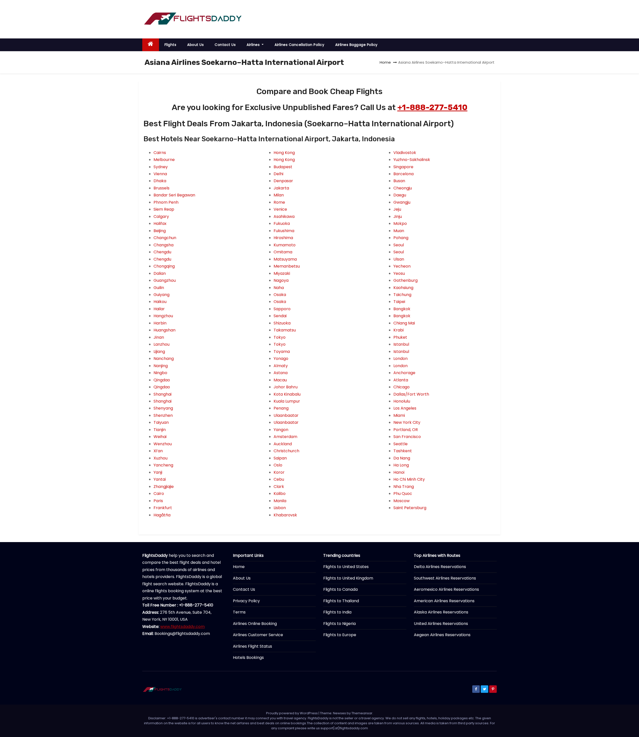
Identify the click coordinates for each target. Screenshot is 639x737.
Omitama (283, 252)
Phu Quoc (402, 493)
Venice (280, 209)
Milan (279, 195)
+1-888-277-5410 (432, 107)
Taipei (399, 301)
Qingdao (162, 380)
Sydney (161, 167)
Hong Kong (284, 152)
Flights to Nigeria (339, 623)
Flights (170, 44)
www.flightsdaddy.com (182, 626)
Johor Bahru (286, 387)
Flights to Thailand (341, 601)
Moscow (401, 501)
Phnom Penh (166, 202)
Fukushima (284, 231)
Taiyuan (161, 422)
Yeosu (399, 273)
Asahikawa (284, 216)
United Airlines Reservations (441, 623)
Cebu (279, 479)
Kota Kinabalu (287, 394)
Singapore (403, 167)
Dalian (160, 273)
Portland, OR (405, 430)
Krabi (398, 330)
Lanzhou (161, 344)
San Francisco (407, 437)
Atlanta (400, 380)
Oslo (278, 465)
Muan (398, 231)
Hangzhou (163, 316)
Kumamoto (285, 245)
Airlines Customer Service (258, 635)
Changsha (163, 245)
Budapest (283, 167)
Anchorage (404, 373)
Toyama (282, 351)
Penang (281, 408)
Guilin (159, 288)
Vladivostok (404, 152)
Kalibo (280, 493)
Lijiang (159, 351)
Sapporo (282, 309)
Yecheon (402, 266)
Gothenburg (405, 280)
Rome (279, 202)
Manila (280, 501)
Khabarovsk (285, 515)
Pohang (400, 238)
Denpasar (283, 181)
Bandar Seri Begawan (174, 195)
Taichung (402, 294)
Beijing (160, 231)
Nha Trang (403, 486)
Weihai (160, 437)
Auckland (283, 444)
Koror (279, 472)
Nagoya (281, 280)
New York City (406, 422)
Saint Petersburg (409, 508)
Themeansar (361, 713)
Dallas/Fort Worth (411, 394)
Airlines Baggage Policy (356, 44)
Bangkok (401, 309)
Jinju (397, 216)
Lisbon (280, 508)
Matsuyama (285, 259)
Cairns (160, 152)
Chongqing (164, 266)
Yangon (281, 430)
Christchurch (286, 451)
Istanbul (401, 344)
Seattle (400, 444)
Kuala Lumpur (287, 401)
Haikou (160, 301)
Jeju (397, 209)
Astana (281, 373)
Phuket (400, 337)
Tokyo (280, 337)
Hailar (159, 309)
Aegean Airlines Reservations (442, 635)
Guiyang (161, 294)
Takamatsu (285, 330)
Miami (399, 415)
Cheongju (402, 188)
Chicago (401, 387)
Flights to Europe (339, 635)
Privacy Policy (246, 601)
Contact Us (225, 44)
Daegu (399, 195)
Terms (239, 612)
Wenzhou (163, 444)
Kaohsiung (403, 288)
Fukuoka (282, 223)
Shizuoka (282, 323)
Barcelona (403, 174)
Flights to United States (346, 567)
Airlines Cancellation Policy (299, 44)
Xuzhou (160, 458)
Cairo (159, 493)
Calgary (161, 216)
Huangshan (164, 330)
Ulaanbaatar (286, 415)
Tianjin (160, 430)
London (400, 358)
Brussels (161, 188)
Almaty (281, 366)
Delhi (278, 174)
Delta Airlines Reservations (440, 567)
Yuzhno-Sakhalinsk (411, 159)
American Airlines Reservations (444, 601)
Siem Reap (164, 209)
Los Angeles (404, 408)
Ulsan (398, 259)
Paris (158, 501)
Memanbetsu (287, 266)
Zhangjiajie (164, 486)
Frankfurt (163, 508)
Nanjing (161, 366)
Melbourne (164, 159)
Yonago (281, 358)
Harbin (160, 323)
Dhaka (160, 181)
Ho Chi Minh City (409, 479)
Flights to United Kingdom (348, 578)
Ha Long (401, 465)
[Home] (150, 44)
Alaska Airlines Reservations (441, 612)
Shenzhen (163, 415)
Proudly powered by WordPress (292, 713)
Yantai (160, 479)
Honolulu (401, 401)
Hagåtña (162, 515)
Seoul (398, 245)
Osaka (280, 294)
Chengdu (162, 252)
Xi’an (158, 451)
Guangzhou (165, 280)
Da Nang (401, 458)
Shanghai (162, 394)
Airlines (254, 44)
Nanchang (164, 358)
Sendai (280, 316)
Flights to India (337, 612)
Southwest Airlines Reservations (445, 578)
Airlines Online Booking (255, 623)
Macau (280, 380)
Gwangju (401, 202)
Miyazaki (282, 273)
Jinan (159, 337)
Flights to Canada (340, 589)
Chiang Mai (404, 323)
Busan (399, 181)
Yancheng (163, 465)
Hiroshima (283, 238)
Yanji (158, 472)
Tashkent (402, 451)
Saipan (280, 458)
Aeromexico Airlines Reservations (446, 589)
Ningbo (160, 373)
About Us (195, 44)
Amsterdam (285, 437)
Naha (279, 288)
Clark (279, 486)
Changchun (165, 238)
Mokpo (400, 223)
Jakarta (281, 188)
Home (385, 62)
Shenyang (163, 408)
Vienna (160, 174)
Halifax (160, 223)
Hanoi (398, 472)
